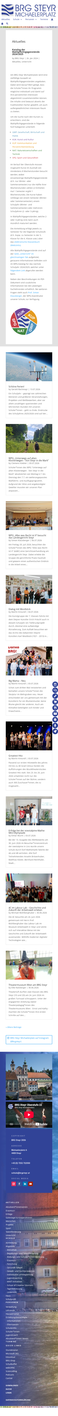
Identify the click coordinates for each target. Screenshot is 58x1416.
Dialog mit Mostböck (19, 609)
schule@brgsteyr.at (20, 1173)
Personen (29, 19)
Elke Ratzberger (18, 987)
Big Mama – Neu (17, 680)
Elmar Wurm (17, 835)
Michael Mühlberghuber (22, 912)
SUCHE (9, 1389)
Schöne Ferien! (16, 386)
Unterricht (26, 61)
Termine (44, 19)
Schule (16, 19)
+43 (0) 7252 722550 (20, 1163)
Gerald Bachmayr (19, 389)
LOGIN (9, 1393)
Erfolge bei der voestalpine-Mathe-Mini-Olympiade (27, 831)
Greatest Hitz (16, 755)
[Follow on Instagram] (13, 1184)
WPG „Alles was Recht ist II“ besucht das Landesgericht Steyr (27, 536)
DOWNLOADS (12, 1385)
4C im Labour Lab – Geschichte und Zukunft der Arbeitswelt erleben (27, 909)
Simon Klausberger (20, 540)
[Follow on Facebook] (19, 1184)
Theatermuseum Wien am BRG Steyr (28, 984)
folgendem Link (17, 270)
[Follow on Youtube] (30, 1184)
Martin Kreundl (18, 612)
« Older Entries (28, 1027)
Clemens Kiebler (19, 463)
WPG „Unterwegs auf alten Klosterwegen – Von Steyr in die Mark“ (29, 459)
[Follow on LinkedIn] (25, 1184)
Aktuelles (5, 19)
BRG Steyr (19, 58)
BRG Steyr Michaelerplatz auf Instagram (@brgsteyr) (29, 1039)
